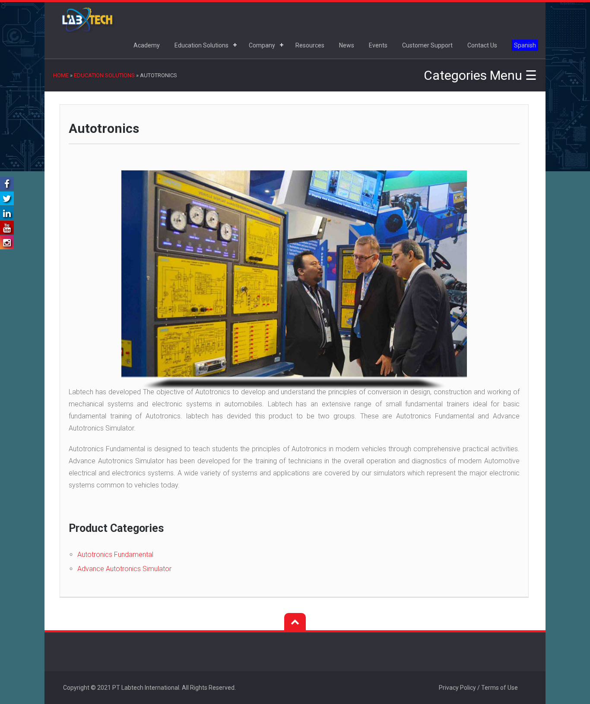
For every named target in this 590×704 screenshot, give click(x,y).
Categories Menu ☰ (480, 75)
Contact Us (482, 45)
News (346, 45)
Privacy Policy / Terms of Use (478, 687)
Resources (309, 45)
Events (378, 45)
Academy (146, 45)
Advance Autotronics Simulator (124, 569)
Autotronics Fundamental (115, 554)
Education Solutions (201, 45)
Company (262, 45)
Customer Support (427, 45)
